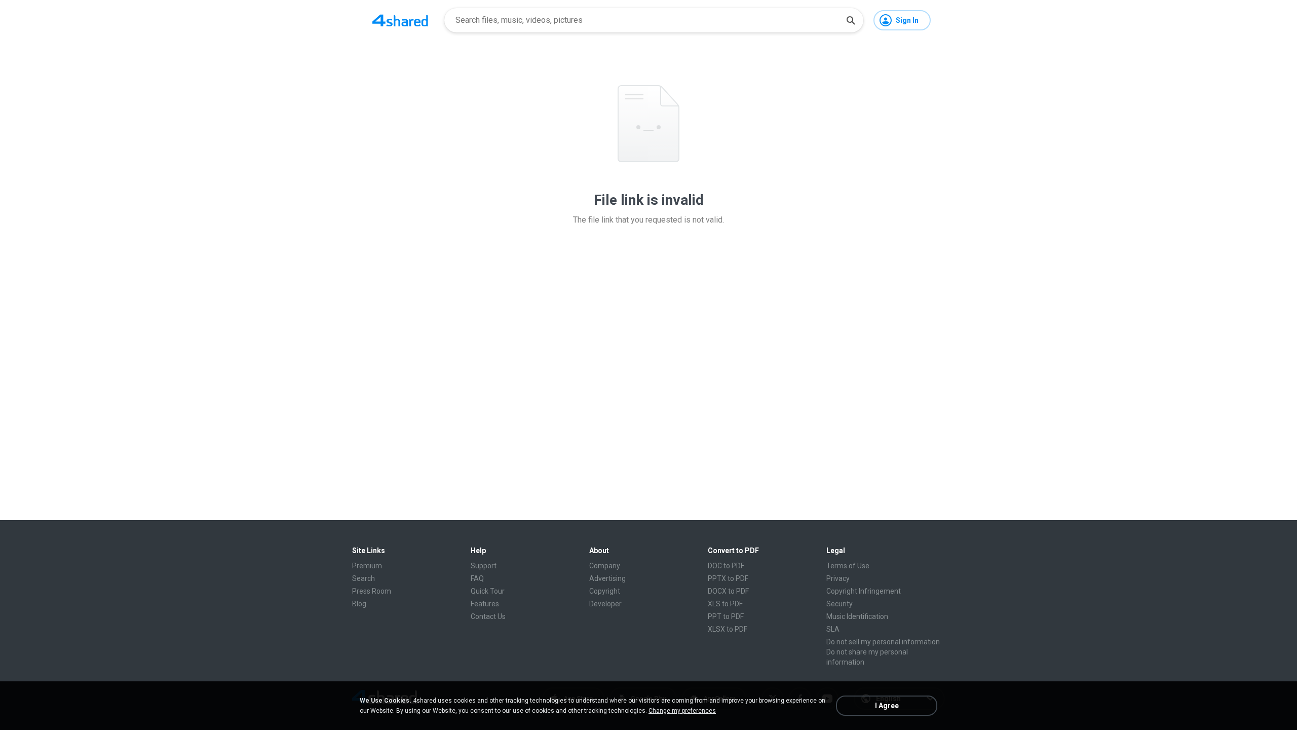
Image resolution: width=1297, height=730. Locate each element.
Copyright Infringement (863, 591)
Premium (367, 566)
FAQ (477, 578)
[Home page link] (400, 20)
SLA (833, 629)
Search (363, 578)
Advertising (607, 578)
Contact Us (488, 616)
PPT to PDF (726, 616)
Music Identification (857, 616)
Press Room (371, 591)
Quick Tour (488, 591)
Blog (359, 604)
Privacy (838, 578)
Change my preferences (682, 710)
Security (839, 604)
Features (485, 604)
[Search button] (850, 20)
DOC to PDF (726, 566)
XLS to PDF (725, 604)
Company (604, 566)
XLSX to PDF (727, 629)
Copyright (604, 591)
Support (484, 566)
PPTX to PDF (728, 578)
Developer (605, 604)
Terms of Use (847, 566)
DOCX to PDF (728, 591)
